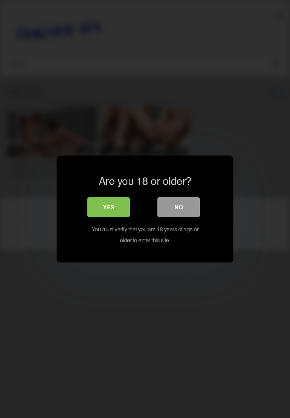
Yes (109, 207)
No (178, 207)
